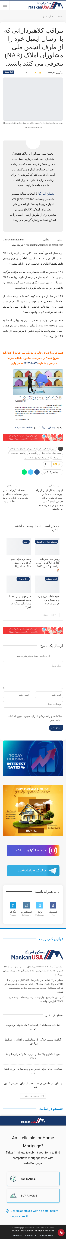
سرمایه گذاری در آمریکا (46, 542)
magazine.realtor (23, 427)
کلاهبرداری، (57, 457)
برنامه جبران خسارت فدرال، (50, 453)
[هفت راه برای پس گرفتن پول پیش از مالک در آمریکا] (19, 546)
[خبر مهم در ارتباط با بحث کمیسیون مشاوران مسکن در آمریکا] (19, 584)
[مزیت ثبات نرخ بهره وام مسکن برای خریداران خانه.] (47, 584)
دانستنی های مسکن (17, 453)
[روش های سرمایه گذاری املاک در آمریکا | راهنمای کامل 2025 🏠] (47, 546)
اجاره (26, 542)
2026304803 (31, 363)
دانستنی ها (32, 453)
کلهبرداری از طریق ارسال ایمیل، (36, 457)
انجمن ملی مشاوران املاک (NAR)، (22, 449)
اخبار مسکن (8, 72)
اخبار (53, 449)
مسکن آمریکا (46, 193)
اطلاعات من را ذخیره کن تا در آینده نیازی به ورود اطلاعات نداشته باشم (35, 718)
